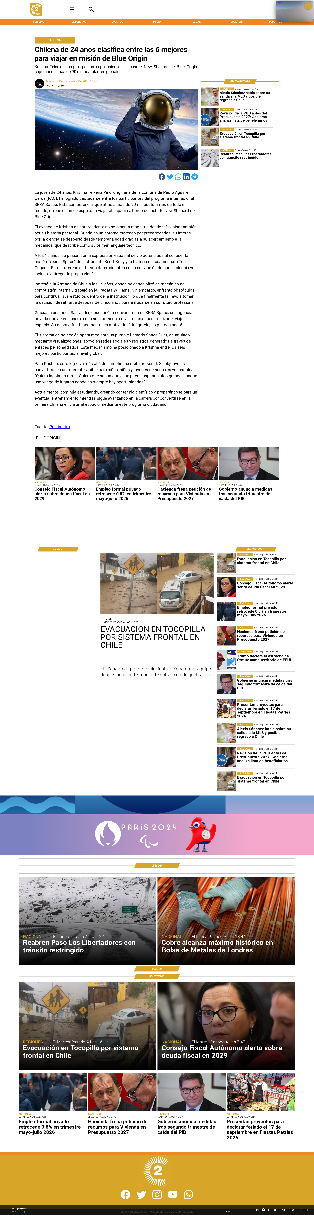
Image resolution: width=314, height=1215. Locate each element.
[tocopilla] (210, 137)
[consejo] (226, 587)
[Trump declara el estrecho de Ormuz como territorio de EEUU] (226, 660)
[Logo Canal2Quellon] (36, 14)
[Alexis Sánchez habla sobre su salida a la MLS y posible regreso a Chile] (210, 97)
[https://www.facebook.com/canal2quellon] (125, 1198)
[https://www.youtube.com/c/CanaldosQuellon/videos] (172, 1198)
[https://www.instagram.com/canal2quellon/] (157, 1198)
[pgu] (210, 117)
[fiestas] (226, 708)
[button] (48, 438)
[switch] (276, 1210)
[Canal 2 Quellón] (72, 11)
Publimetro (59, 426)
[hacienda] (226, 636)
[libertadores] (210, 158)
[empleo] (226, 611)
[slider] (25, 1212)
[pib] (226, 684)
